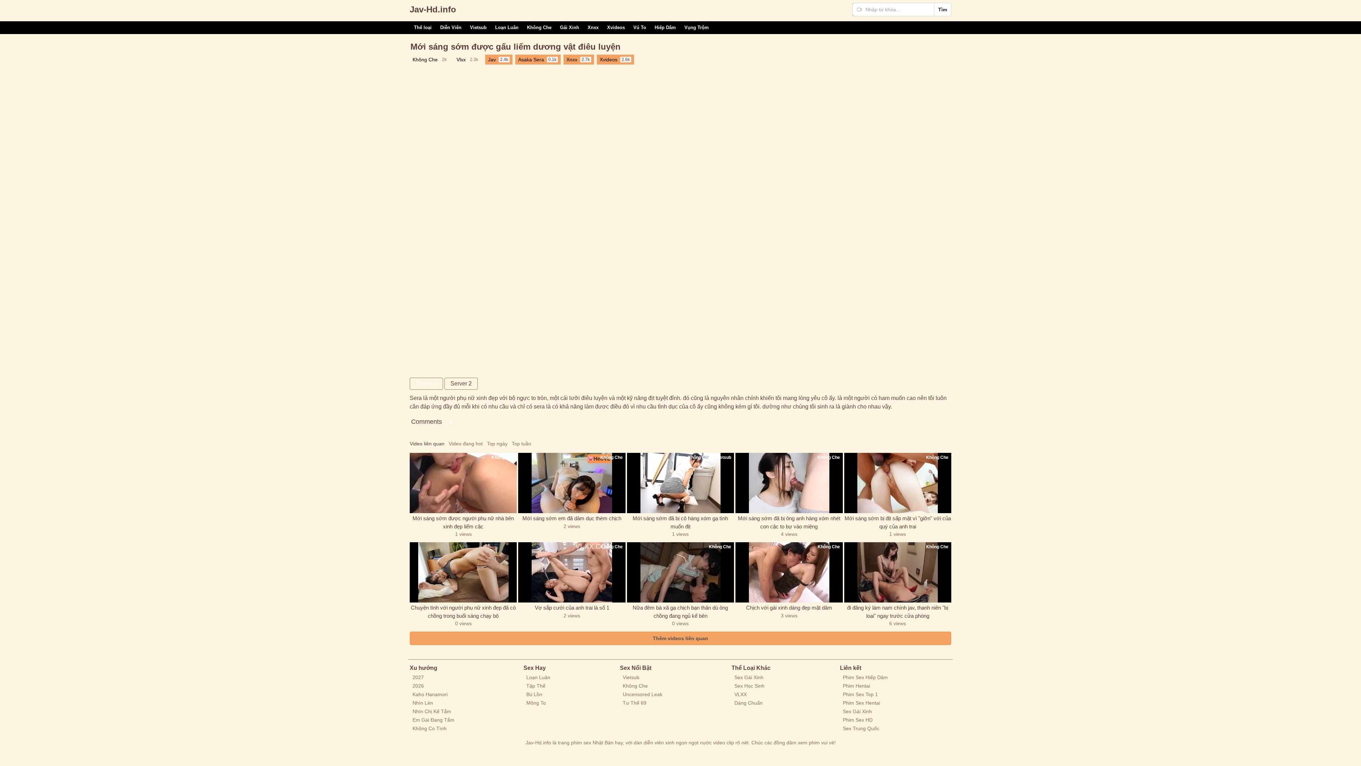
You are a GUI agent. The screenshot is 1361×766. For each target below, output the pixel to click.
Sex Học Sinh (749, 686)
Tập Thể (535, 686)
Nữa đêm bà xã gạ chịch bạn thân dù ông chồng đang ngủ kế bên (680, 612)
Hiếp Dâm (665, 27)
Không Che (539, 27)
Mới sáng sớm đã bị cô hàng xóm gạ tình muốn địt (680, 522)
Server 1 (426, 384)
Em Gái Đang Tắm (433, 720)
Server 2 (461, 384)
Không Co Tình (430, 728)
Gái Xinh (569, 27)
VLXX (740, 694)
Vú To (639, 27)
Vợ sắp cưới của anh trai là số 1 (572, 608)
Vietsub (478, 27)
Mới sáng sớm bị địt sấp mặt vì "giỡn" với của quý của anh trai (898, 522)
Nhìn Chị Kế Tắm (432, 711)
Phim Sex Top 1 (860, 694)
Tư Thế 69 (634, 703)
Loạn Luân (507, 27)
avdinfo (433, 9)
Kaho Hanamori (430, 694)
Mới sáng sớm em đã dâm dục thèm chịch (571, 518)
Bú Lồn (534, 694)
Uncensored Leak (642, 694)
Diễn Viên (450, 27)
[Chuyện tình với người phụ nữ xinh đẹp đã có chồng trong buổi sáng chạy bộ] (463, 572)
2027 (418, 677)
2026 (418, 686)
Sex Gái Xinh (748, 677)
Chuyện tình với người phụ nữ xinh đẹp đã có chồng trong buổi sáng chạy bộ (463, 612)
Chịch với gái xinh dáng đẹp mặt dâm (789, 608)
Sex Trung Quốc (861, 728)
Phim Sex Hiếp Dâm (865, 677)
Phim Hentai (856, 686)
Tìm (942, 9)
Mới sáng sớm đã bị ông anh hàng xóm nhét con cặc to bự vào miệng (789, 522)
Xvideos (616, 27)
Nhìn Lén (423, 703)
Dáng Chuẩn (748, 703)
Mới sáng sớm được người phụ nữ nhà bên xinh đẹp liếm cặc (463, 522)
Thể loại (423, 27)
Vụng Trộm (696, 27)
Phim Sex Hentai (861, 703)
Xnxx (593, 27)
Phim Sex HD (858, 720)
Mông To (536, 703)
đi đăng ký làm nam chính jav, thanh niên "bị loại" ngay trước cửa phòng (897, 612)
